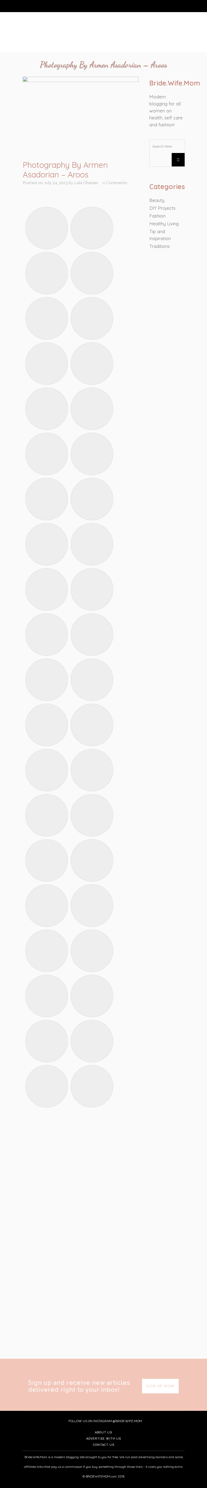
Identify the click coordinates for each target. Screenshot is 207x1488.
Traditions (159, 246)
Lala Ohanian (86, 182)
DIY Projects (162, 208)
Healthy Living (164, 223)
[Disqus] (81, 1282)
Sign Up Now (160, 1386)
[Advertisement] (81, 1155)
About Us (103, 1432)
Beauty (156, 200)
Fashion (157, 216)
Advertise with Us (103, 1438)
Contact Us (103, 1445)
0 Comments (115, 182)
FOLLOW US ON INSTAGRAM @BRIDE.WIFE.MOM (105, 1421)
